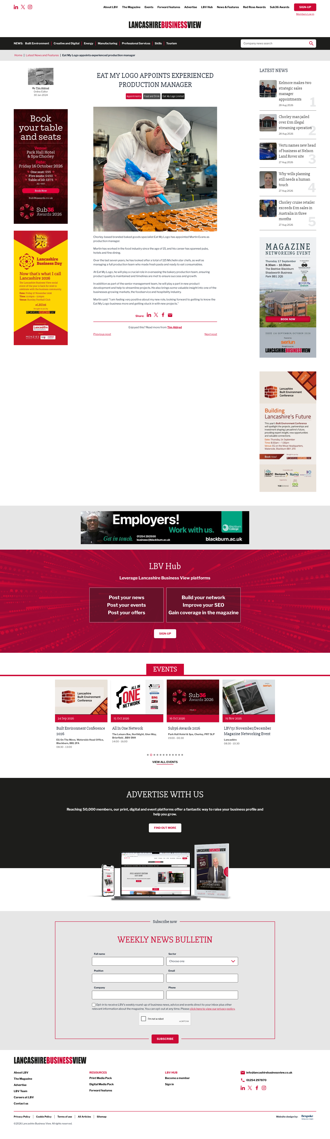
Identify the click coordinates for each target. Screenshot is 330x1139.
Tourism (171, 43)
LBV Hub (207, 7)
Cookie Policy (44, 1116)
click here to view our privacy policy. (212, 1008)
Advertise (190, 7)
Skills (158, 43)
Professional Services (136, 43)
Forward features (168, 7)
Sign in (169, 1084)
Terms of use (64, 1116)
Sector (172, 953)
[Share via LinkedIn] (149, 315)
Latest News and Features (42, 55)
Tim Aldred (174, 327)
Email (171, 970)
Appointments (134, 96)
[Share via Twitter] (156, 315)
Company (99, 987)
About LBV (110, 7)
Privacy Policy (22, 1116)
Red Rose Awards (254, 7)
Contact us (21, 1103)
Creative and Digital (66, 43)
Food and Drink (152, 96)
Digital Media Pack (101, 1084)
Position (98, 970)
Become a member (177, 1078)
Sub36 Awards (279, 7)
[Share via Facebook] (163, 315)
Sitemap (102, 1116)
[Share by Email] (170, 315)
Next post (211, 334)
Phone (172, 987)
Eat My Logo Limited (173, 96)
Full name (99, 953)
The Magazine (131, 7)
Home (18, 55)
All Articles (84, 1116)
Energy (88, 43)
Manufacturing (107, 43)
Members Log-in (305, 14)
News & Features (228, 7)
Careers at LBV (24, 1097)
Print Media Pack (100, 1078)
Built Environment (37, 43)
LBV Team (20, 1091)
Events (149, 7)
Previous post (102, 334)
